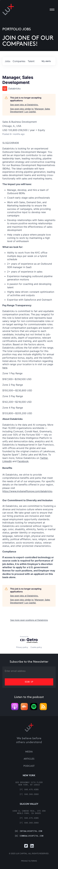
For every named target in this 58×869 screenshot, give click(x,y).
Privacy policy (22, 647)
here (4, 367)
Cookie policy (36, 647)
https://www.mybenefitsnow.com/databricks (27, 491)
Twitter (44, 457)
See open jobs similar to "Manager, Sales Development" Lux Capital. (30, 110)
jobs (7, 61)
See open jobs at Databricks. (24, 104)
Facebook (23, 461)
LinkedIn (7, 461)
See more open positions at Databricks (29, 620)
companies (19, 61)
